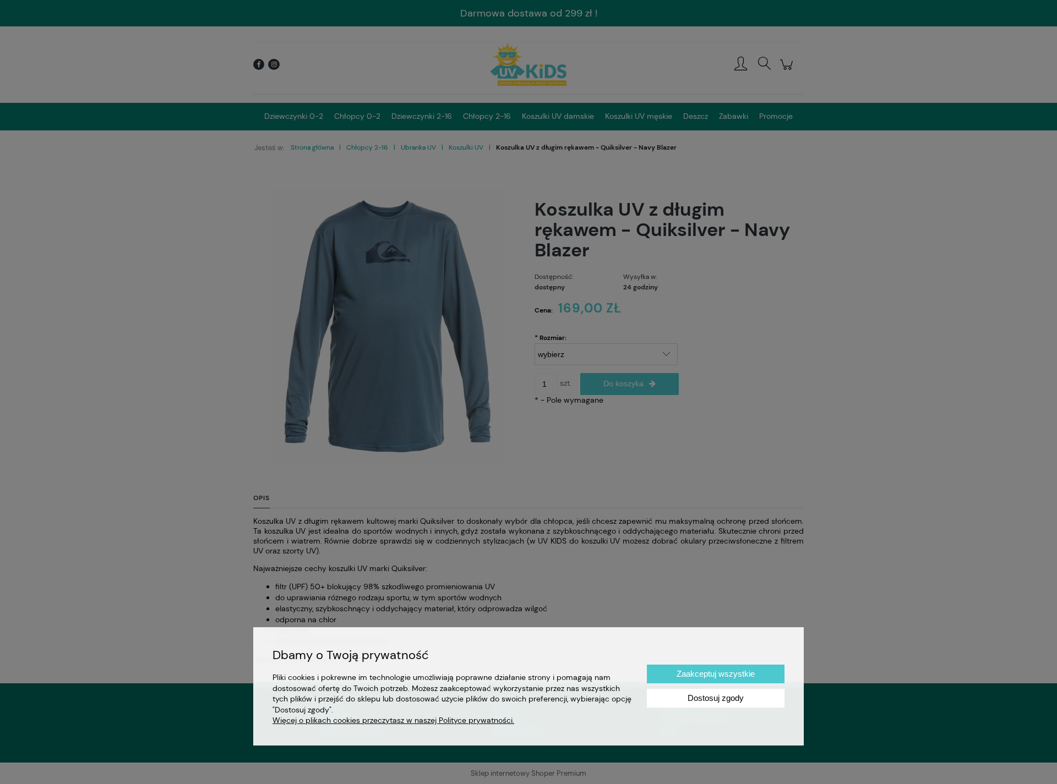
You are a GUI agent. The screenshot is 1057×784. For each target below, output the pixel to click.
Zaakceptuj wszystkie (716, 673)
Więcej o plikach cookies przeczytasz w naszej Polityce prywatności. (393, 720)
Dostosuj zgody (716, 698)
